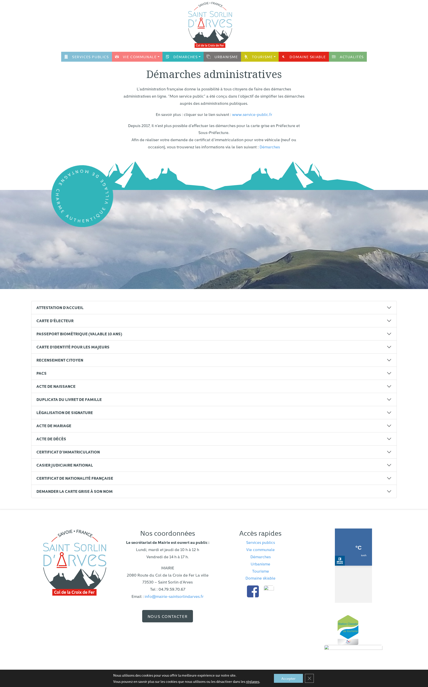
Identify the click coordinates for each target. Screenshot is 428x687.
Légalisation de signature (64, 412)
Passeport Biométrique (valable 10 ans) (79, 333)
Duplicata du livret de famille (69, 399)
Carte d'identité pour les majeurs (72, 346)
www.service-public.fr (252, 114)
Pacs (41, 373)
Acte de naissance (56, 386)
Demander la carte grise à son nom (74, 491)
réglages (252, 681)
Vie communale (140, 56)
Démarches (185, 56)
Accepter (288, 678)
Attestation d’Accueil (59, 307)
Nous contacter (167, 616)
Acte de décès (51, 438)
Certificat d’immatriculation (68, 451)
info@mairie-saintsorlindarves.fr (174, 596)
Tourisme (262, 56)
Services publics (90, 56)
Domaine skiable (308, 56)
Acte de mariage (53, 425)
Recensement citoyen (59, 360)
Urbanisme (226, 56)
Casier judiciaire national (64, 465)
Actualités (352, 56)
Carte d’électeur (55, 320)
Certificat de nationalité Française (74, 478)
